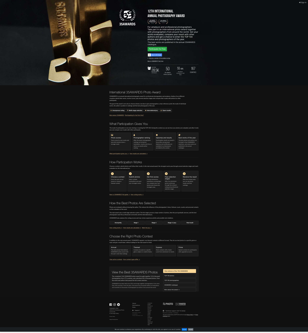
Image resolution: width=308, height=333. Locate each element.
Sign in (303, 2)
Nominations (136, 305)
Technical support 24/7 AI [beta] (175, 311)
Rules (134, 307)
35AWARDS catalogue (171, 285)
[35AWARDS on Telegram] (118, 305)
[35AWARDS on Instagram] (114, 305)
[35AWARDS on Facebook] (110, 305)
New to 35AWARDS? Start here (155, 61)
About (134, 303)
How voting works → (137, 194)
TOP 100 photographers (171, 280)
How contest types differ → (131, 259)
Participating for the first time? (134, 115)
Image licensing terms (113, 319)
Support (137, 310)
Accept (184, 329)
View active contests (115, 259)
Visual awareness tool (137, 315)
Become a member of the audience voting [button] (159, 58)
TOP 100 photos (169, 275)
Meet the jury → (147, 228)
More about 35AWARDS (116, 115)
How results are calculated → (138, 153)
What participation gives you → (119, 153)
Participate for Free (157, 49)
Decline (191, 329)
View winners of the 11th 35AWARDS (176, 271)
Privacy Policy (112, 316)
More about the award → (172, 289)
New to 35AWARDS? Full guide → (119, 194)
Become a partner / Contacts (170, 312)
